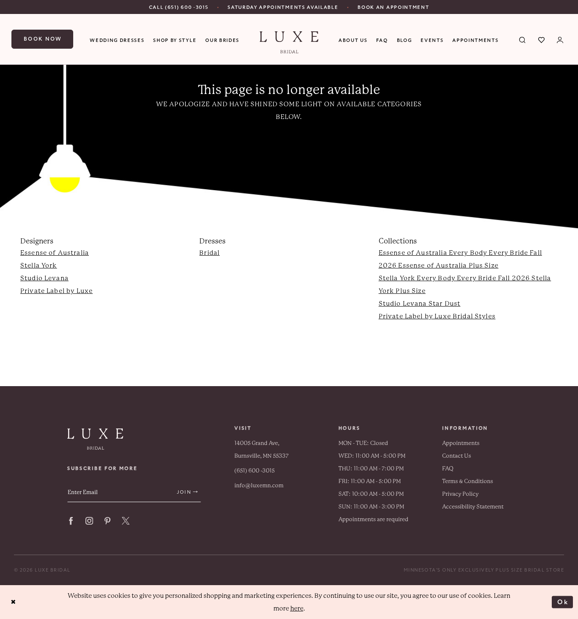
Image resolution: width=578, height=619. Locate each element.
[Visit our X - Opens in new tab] (125, 521)
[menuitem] (178, 7)
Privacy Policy (460, 494)
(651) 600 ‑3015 (254, 470)
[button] (560, 39)
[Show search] (522, 39)
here (296, 608)
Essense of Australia (54, 253)
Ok (563, 601)
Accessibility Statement (473, 506)
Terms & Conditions (467, 481)
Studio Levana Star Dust (419, 303)
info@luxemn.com (258, 485)
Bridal (209, 253)
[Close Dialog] (13, 602)
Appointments (460, 443)
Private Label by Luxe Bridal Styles (437, 316)
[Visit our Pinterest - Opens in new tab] (107, 521)
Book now (43, 39)
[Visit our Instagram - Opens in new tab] (89, 521)
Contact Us (456, 456)
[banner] (289, 42)
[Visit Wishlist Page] (541, 39)
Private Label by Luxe (56, 291)
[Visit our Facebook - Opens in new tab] (71, 521)
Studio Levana (44, 278)
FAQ (448, 468)
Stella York (38, 265)
